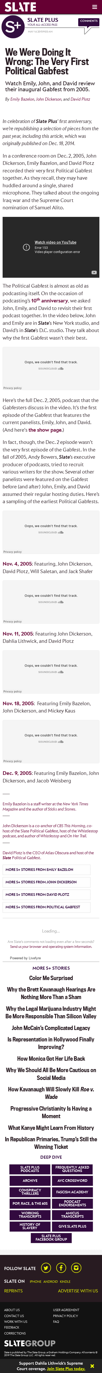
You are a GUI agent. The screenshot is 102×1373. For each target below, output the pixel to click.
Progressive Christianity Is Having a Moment (51, 1112)
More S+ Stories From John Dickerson (41, 882)
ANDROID (50, 1282)
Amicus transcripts (72, 1215)
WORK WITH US (15, 1322)
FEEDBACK (11, 1328)
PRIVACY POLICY (65, 1316)
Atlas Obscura (57, 853)
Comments (89, 21)
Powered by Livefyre (25, 957)
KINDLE (65, 1282)
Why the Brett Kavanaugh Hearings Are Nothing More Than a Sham (51, 993)
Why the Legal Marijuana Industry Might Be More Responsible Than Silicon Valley (51, 1012)
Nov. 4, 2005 (17, 564)
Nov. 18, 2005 (18, 704)
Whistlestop (49, 836)
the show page (45, 430)
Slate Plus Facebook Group (51, 1238)
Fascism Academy (72, 1192)
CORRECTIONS (15, 1334)
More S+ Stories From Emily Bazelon (39, 870)
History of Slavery (30, 1226)
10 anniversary (49, 301)
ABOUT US (12, 1310)
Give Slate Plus (72, 1227)
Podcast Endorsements (72, 1203)
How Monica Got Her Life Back (51, 1058)
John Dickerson (48, 99)
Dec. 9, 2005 (17, 773)
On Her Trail (76, 836)
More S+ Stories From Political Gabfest (42, 907)
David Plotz (80, 99)
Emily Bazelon (22, 99)
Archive (30, 1181)
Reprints (13, 1291)
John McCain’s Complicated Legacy (51, 1028)
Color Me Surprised (51, 978)
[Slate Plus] (13, 26)
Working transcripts (30, 1215)
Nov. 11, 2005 (18, 634)
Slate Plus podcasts (29, 1169)
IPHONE (35, 1282)
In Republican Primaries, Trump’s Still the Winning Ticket (51, 1143)
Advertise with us (78, 1291)
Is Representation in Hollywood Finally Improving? (51, 1043)
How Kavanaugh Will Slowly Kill (51, 1093)
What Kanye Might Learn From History (51, 1127)
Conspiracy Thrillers (30, 1192)
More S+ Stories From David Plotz (37, 895)
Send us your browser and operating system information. (51, 947)
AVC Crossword (72, 1181)
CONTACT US (14, 1316)
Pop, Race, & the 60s (30, 1204)
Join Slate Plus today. (66, 1368)
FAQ (56, 1322)
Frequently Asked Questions (72, 1169)
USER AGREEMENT (66, 1310)
